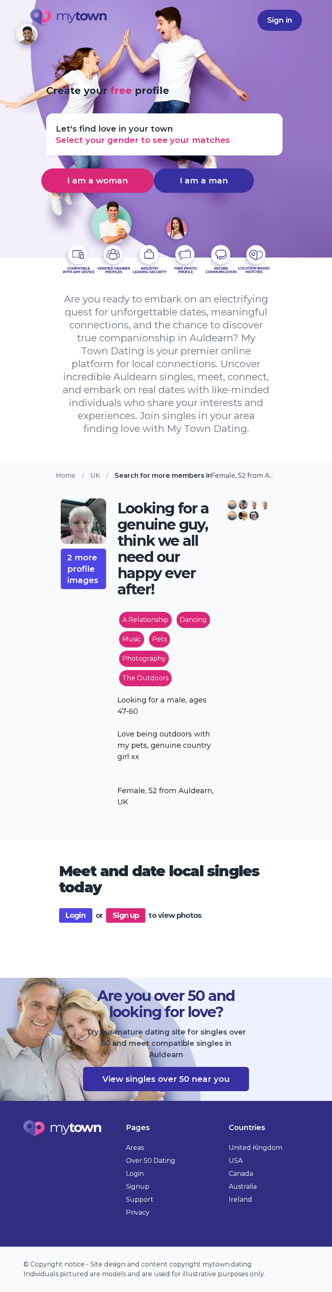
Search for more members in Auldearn (163, 475)
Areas (135, 1148)
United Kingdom (255, 1148)
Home (66, 475)
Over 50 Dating (150, 1160)
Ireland (240, 1199)
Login (76, 915)
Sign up (126, 915)
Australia (243, 1186)
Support (139, 1199)
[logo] (69, 18)
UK (95, 475)
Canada (241, 1173)
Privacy (137, 1212)
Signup (137, 1186)
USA (236, 1160)
